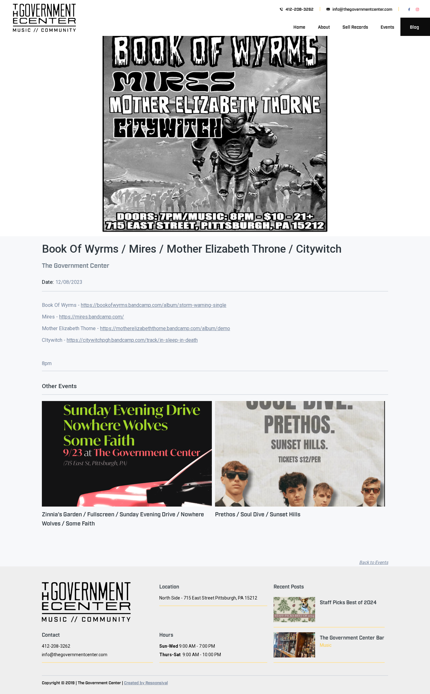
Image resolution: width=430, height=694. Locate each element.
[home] (44, 27)
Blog (414, 26)
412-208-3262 (300, 9)
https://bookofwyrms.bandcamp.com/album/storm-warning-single (153, 305)
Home (299, 26)
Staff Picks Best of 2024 (348, 602)
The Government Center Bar (352, 637)
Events (387, 26)
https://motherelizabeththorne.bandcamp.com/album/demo (165, 328)
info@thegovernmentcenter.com (362, 9)
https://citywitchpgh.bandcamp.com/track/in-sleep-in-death (132, 340)
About (324, 26)
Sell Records (355, 26)
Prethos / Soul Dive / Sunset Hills (257, 513)
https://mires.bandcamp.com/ (91, 317)
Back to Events (373, 562)
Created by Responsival (146, 682)
